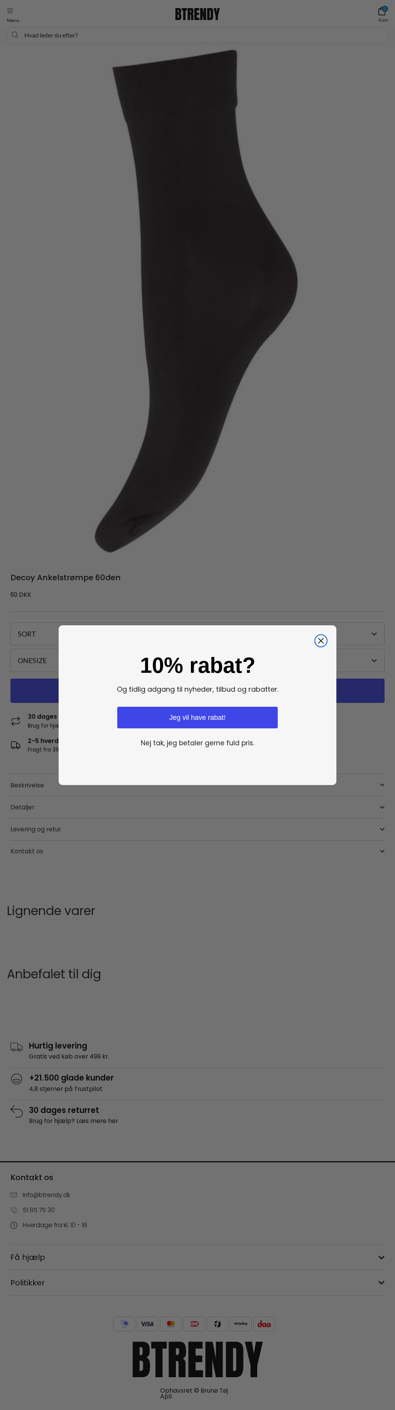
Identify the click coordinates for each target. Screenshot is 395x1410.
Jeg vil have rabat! (197, 717)
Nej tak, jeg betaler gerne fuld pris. (197, 743)
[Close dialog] (321, 641)
